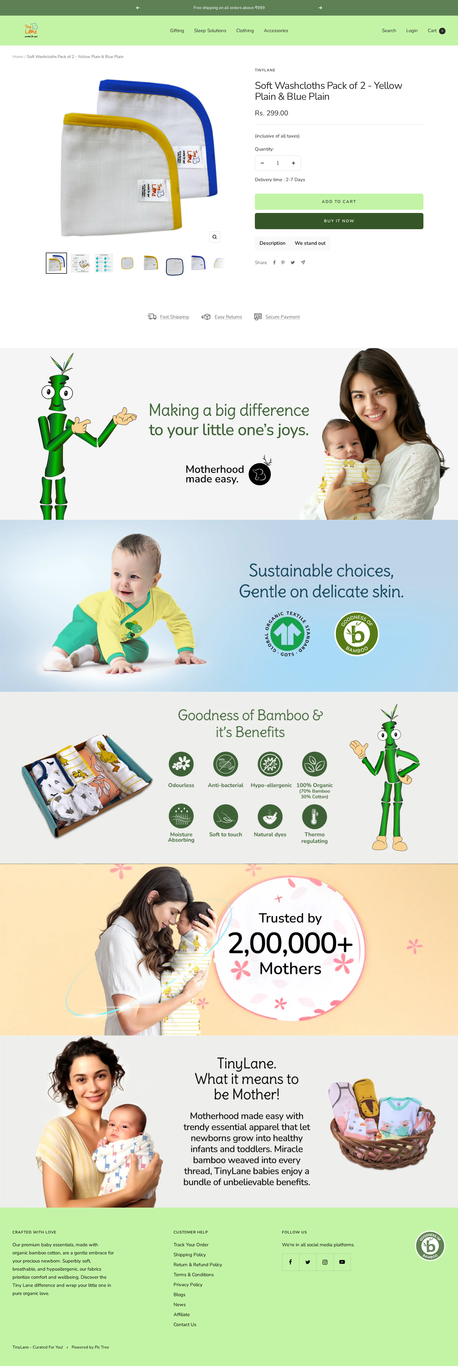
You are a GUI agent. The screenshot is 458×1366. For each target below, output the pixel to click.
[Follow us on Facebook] (290, 1262)
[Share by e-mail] (303, 262)
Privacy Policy (188, 1285)
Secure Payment (282, 317)
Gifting (177, 30)
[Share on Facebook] (274, 262)
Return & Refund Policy (198, 1265)
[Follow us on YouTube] (342, 1262)
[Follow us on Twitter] (307, 1262)
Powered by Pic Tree (90, 1347)
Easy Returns (228, 317)
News (180, 1304)
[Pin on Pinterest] (282, 262)
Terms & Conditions (194, 1275)
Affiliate (182, 1314)
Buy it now (339, 221)
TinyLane (265, 70)
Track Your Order (191, 1245)
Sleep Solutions (210, 30)
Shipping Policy (190, 1255)
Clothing (245, 30)
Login (412, 30)
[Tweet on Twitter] (292, 262)
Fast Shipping (174, 317)
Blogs (179, 1294)
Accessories (276, 30)
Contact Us (185, 1324)
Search (389, 30)
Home (17, 57)
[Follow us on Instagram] (324, 1262)
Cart (435, 30)
